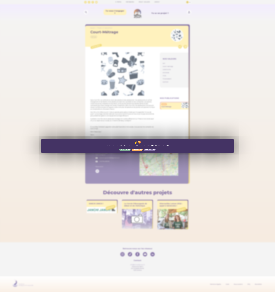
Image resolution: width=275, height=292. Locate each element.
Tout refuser (137, 149)
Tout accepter (125, 149)
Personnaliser (150, 149)
